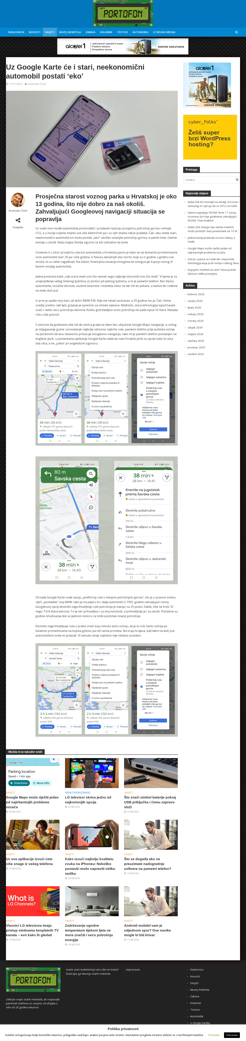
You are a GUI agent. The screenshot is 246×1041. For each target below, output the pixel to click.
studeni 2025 (196, 354)
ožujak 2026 (195, 327)
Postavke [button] (214, 1035)
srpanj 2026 (195, 301)
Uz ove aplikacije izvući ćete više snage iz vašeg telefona (29, 861)
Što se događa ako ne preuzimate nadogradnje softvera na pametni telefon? (147, 864)
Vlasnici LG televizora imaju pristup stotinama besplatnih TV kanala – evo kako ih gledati (32, 930)
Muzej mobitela (70, 32)
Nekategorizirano (77, 792)
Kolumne (106, 32)
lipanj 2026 (194, 307)
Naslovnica (16, 32)
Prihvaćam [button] (232, 1035)
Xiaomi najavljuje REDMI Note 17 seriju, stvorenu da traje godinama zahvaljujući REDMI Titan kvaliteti (212, 216)
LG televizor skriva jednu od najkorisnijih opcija (88, 799)
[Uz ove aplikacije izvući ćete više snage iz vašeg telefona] (33, 834)
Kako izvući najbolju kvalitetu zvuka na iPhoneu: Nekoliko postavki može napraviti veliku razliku (90, 866)
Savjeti (50, 32)
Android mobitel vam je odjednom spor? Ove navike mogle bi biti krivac (147, 930)
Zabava (90, 32)
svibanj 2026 (195, 314)
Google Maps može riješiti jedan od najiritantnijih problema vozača (32, 802)
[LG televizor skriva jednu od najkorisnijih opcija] (92, 773)
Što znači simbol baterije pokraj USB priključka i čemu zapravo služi (150, 802)
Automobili (140, 32)
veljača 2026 (195, 334)
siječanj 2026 (196, 340)
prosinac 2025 (196, 347)
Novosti (34, 32)
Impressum (133, 969)
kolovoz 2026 (196, 294)
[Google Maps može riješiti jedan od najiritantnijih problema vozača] (33, 773)
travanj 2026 (195, 320)
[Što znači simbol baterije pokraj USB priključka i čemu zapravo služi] (151, 773)
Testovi (122, 32)
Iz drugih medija (164, 32)
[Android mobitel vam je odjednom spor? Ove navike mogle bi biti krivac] (151, 901)
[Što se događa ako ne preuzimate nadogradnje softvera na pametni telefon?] (151, 834)
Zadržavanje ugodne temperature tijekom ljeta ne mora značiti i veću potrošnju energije (89, 933)
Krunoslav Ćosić (37, 84)
